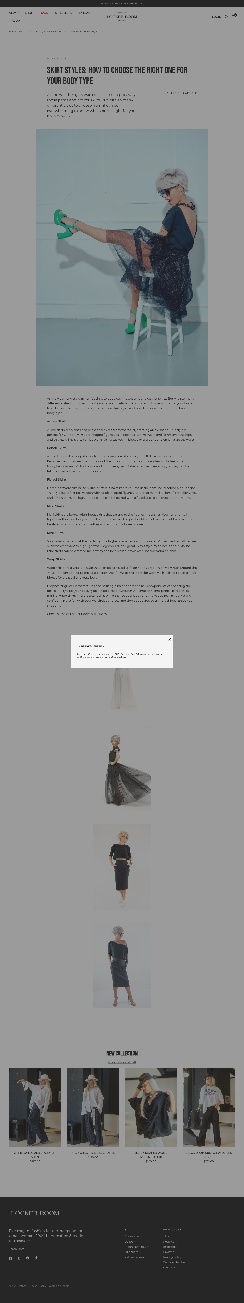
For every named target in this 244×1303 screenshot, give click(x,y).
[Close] (169, 639)
